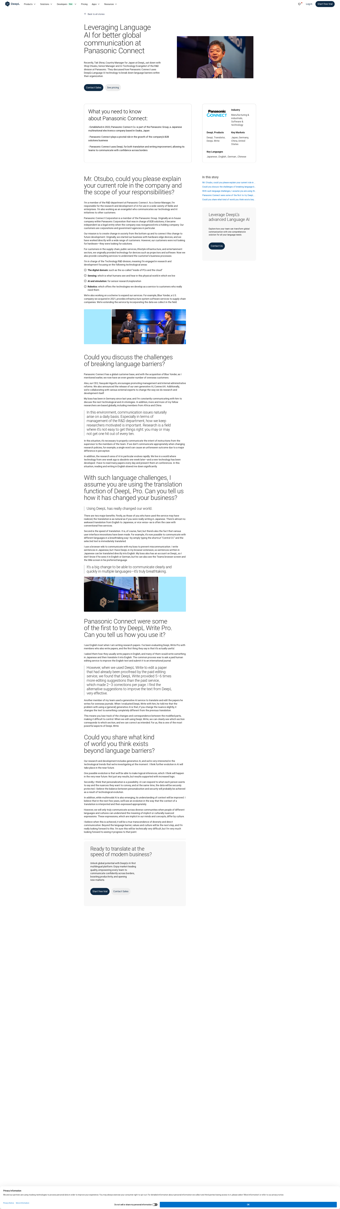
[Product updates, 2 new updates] (299, 4)
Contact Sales (93, 87)
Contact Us (217, 245)
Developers (64, 4)
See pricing (113, 87)
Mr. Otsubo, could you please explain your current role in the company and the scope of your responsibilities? (229, 182)
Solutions (44, 4)
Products (28, 4)
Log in (309, 3)
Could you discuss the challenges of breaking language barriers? (229, 186)
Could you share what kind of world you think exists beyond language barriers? (229, 199)
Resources (109, 4)
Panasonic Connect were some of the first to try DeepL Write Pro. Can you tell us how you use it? (229, 195)
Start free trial (325, 3)
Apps (94, 4)
